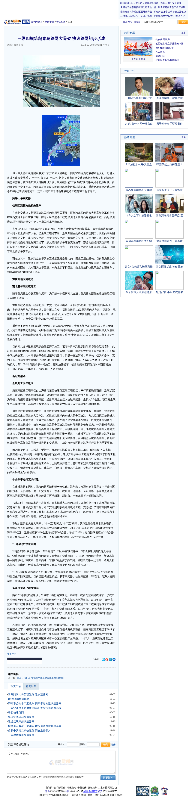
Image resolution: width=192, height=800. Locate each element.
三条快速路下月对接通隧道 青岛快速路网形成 (34, 707)
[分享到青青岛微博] (103, 659)
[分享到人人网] (114, 659)
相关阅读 (15, 686)
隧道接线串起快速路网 (21, 716)
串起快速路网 (16, 712)
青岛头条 (60, 21)
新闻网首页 (37, 21)
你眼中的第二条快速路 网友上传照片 (29, 730)
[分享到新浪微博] (106, 659)
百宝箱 (137, 21)
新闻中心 (49, 21)
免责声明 (11, 654)
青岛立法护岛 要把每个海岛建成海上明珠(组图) (40, 678)
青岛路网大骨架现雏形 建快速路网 (28, 694)
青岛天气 (127, 21)
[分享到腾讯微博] (110, 659)
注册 (113, 744)
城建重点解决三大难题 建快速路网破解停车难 (34, 725)
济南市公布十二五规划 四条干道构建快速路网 (34, 703)
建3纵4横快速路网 (18, 698)
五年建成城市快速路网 (21, 734)
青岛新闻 (31, 686)
